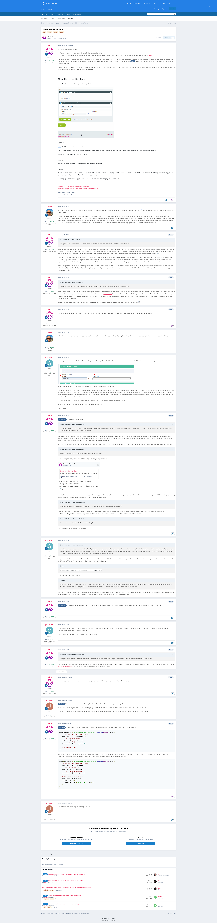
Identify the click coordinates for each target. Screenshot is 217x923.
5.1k (47, 60)
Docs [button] (174, 3)
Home (42, 9)
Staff (52, 18)
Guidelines (44, 18)
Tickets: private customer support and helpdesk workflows (64, 895)
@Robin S (61, 704)
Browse (44, 14)
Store (68, 14)
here (150, 55)
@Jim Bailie (62, 727)
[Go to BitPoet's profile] (49, 212)
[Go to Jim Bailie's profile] (49, 706)
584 (48, 372)
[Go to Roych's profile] (155, 881)
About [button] (129, 3)
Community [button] (146, 3)
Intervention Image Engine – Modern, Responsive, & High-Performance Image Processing (66, 887)
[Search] (174, 14)
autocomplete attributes (65, 666)
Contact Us (105, 918)
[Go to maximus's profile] (155, 897)
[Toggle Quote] (60, 239)
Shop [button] (168, 3)
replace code (107, 294)
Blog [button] (154, 3)
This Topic (167, 14)
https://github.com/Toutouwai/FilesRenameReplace (74, 186)
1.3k (47, 221)
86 (48, 715)
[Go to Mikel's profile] (155, 875)
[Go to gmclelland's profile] (49, 363)
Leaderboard (77, 14)
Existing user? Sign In (160, 9)
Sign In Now (140, 843)
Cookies (112, 918)
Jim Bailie (49, 700)
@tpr (132, 61)
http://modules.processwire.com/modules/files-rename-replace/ (78, 188)
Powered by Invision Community (108, 920)
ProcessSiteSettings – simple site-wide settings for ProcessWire (65, 880)
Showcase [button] (137, 3)
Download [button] (161, 3)
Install (59, 147)
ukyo (45, 889)
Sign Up (172, 8)
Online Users (61, 18)
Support (60, 14)
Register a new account (76, 843)
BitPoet (49, 207)
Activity (52, 14)
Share (159, 37)
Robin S (51, 37)
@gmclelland (62, 419)
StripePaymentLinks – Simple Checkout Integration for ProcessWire (66, 874)
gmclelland (49, 357)
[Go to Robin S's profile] (44, 37)
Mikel (45, 876)
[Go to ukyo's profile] (155, 889)
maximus (46, 897)
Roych (45, 882)
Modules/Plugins (63, 39)
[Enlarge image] (96, 373)
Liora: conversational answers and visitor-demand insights (64, 904)
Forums (50, 9)
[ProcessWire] (49, 3)
